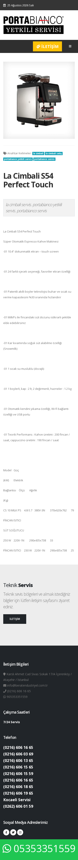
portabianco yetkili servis (18, 159)
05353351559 (45, 848)
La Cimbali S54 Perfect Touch (28, 180)
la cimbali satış (54, 153)
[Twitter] (13, 832)
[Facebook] (6, 832)
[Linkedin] (20, 832)
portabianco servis (44, 159)
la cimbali (38, 153)
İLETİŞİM (49, 46)
